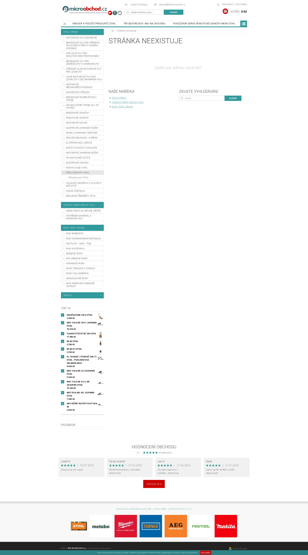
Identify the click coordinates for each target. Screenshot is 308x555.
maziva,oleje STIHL (77, 167)
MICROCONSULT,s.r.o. (181, 509)
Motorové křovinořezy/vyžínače (79, 86)
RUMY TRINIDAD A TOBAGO (80, 268)
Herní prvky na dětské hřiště (83, 210)
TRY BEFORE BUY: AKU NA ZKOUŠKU (145, 23)
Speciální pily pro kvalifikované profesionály (82, 55)
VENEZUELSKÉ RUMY (77, 278)
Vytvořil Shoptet (239, 548)
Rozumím (205, 552)
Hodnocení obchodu (154, 446)
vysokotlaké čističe (78, 157)
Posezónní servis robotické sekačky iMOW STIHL (204, 23)
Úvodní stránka (65, 23)
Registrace (241, 4)
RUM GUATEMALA (75, 248)
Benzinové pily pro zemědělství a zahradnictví (82, 62)
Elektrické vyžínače (78, 92)
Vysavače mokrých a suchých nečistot (83, 184)
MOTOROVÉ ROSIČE (76, 122)
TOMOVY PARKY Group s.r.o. (79, 204)
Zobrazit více (154, 484)
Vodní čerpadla (75, 190)
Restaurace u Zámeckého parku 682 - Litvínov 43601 (141, 509)
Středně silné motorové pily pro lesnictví (83, 70)
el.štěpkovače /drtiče (79, 142)
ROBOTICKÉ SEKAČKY (77, 117)
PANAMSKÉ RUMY (75, 263)
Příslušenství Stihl (77, 172)
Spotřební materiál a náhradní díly (78, 217)
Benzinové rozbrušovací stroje (81, 99)
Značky (67, 295)
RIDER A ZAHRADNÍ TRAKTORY (82, 132)
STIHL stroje (70, 31)
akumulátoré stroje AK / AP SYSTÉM (82, 106)
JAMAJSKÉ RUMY (74, 253)
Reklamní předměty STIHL (81, 195)
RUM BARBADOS (75, 233)
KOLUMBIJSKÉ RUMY (77, 258)
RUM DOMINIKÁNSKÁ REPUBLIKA (83, 238)
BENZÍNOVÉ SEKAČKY (77, 112)
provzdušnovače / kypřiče (82, 137)
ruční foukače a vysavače (81, 147)
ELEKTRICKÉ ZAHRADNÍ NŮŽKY (82, 127)
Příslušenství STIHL (79, 177)
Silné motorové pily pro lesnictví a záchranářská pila (84, 78)
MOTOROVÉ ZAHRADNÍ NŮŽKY (82, 152)
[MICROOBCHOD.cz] (92, 11)
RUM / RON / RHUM (73, 227)
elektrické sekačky (77, 162)
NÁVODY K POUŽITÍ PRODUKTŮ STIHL (94, 23)
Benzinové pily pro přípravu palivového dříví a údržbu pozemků (83, 45)
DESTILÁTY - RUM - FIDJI (78, 243)
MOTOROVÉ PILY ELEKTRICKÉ (81, 37)
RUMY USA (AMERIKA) (77, 273)
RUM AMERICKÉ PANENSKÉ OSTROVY (80, 285)
